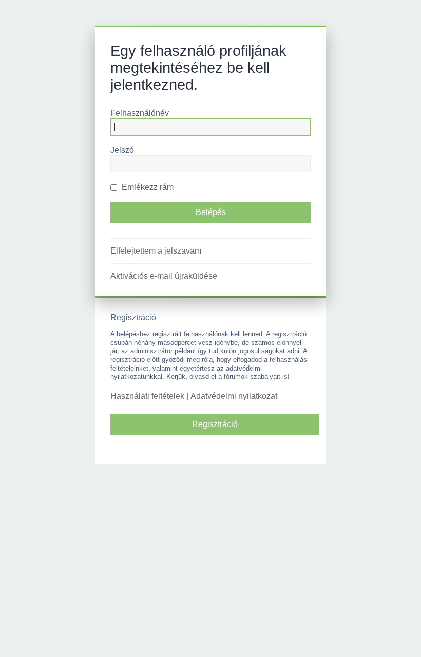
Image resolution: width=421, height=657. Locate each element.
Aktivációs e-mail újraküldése (163, 276)
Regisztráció (215, 424)
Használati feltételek (147, 396)
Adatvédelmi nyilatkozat (233, 396)
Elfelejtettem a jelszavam (155, 250)
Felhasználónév (139, 113)
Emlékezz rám (147, 187)
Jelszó (122, 150)
